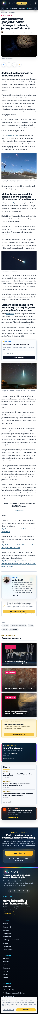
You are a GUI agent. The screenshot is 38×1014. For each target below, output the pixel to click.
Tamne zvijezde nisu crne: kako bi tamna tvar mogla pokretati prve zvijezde (18, 794)
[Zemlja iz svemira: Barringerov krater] (19, 680)
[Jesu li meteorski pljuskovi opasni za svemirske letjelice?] (19, 654)
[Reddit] (27, 891)
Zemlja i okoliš (8, 949)
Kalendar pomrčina (19, 759)
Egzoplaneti (30, 8)
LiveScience (10, 313)
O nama (5, 978)
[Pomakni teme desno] (35, 8)
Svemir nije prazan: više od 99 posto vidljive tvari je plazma (17, 774)
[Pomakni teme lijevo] (2, 8)
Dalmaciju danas (12, 135)
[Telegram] (23, 891)
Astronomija (12, 12)
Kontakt (5, 974)
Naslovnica (4, 12)
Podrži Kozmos (18, 734)
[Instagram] (19, 891)
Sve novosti (7, 802)
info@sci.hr (26, 189)
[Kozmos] (8, 3)
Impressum (7, 986)
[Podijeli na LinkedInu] (14, 64)
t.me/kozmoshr (19, 510)
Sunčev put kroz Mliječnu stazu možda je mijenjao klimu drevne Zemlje (16, 784)
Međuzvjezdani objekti (11, 940)
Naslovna (6, 958)
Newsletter (6, 968)
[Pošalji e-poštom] (20, 65)
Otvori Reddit (12, 817)
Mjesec (20, 8)
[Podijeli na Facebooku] (3, 64)
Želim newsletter (19, 357)
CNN (12, 203)
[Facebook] (10, 891)
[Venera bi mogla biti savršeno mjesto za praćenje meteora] (19, 705)
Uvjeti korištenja (8, 996)
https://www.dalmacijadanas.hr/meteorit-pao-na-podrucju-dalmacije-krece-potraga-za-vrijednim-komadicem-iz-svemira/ (18, 563)
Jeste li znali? (7, 936)
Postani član (17, 853)
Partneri (5, 971)
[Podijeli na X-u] (9, 64)
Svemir (5, 924)
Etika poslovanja (8, 990)
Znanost (6, 930)
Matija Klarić (17, 580)
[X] (15, 891)
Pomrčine (6, 961)
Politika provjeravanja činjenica (14, 993)
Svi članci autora (17, 596)
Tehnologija (7, 933)
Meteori (12, 8)
